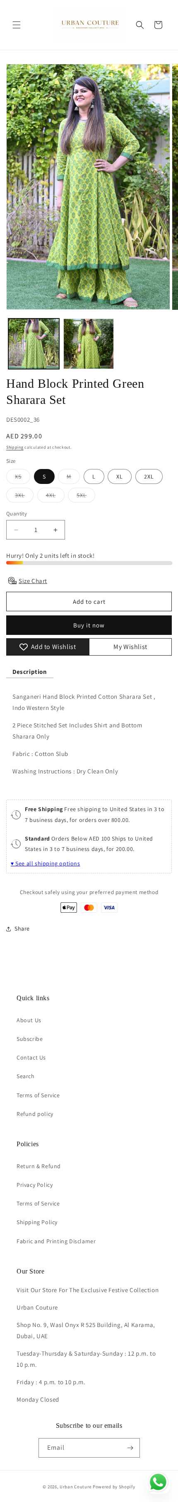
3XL (24, 497)
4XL (55, 497)
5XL (86, 497)
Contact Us (31, 1057)
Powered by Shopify (114, 1487)
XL (119, 476)
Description (29, 672)
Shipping (15, 447)
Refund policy (35, 1114)
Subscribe (30, 1039)
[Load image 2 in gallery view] (88, 343)
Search (26, 1076)
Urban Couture (75, 1487)
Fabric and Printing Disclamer (56, 1241)
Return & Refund (39, 1166)
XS (22, 478)
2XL (149, 476)
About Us (29, 1020)
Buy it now (89, 625)
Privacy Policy (35, 1184)
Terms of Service (38, 1095)
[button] (16, 25)
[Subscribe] (130, 1448)
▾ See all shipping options (45, 863)
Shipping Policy (37, 1222)
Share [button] (22, 928)
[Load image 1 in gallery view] (33, 343)
